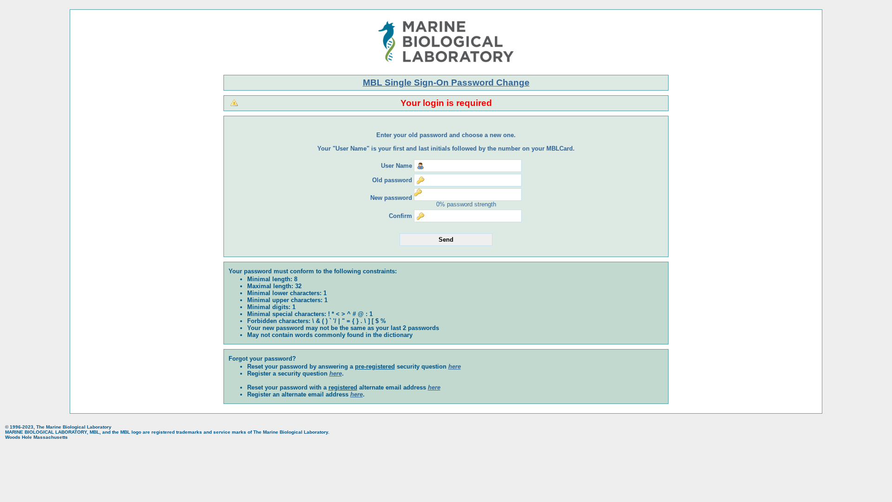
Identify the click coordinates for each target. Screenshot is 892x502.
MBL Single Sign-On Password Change (446, 82)
